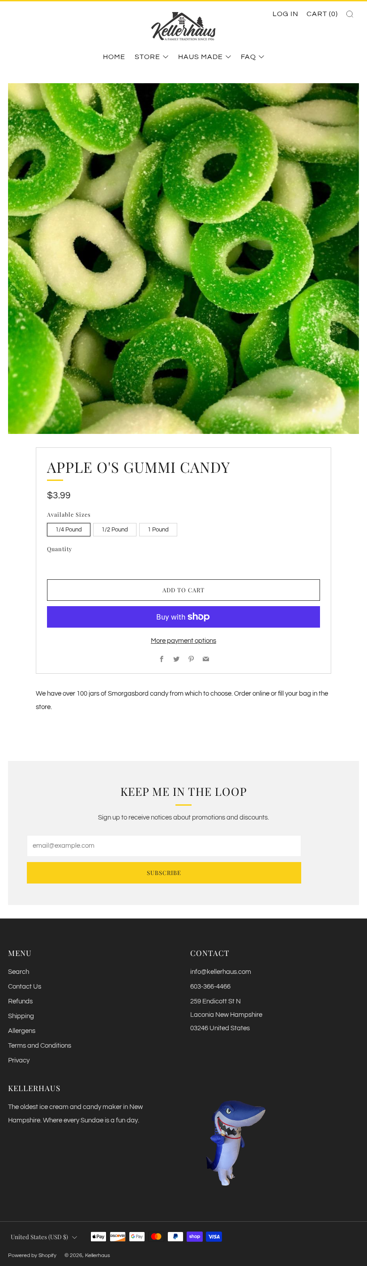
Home (114, 56)
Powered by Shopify (32, 1255)
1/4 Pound (68, 530)
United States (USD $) (39, 1237)
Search (18, 972)
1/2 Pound (115, 530)
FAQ (248, 56)
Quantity (59, 548)
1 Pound (158, 530)
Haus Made (200, 56)
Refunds (20, 1001)
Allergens (21, 1031)
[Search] (350, 14)
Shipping (21, 1016)
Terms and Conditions (39, 1045)
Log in (286, 13)
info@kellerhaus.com (220, 972)
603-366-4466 (210, 986)
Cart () (322, 13)
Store (147, 56)
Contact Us (24, 986)
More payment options (183, 640)
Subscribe (164, 872)
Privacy (19, 1060)
